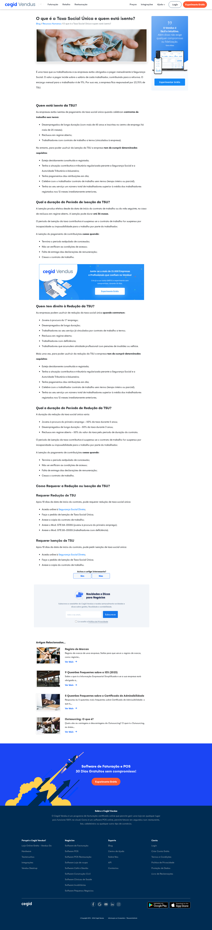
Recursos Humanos (52, 23)
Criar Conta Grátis (160, 851)
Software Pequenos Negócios (79, 890)
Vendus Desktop (29, 868)
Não (101, 575)
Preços (133, 4)
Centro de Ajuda (116, 851)
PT (41, 4)
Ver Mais (69, 661)
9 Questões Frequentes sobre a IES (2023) (91, 672)
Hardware (26, 851)
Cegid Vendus (99, 918)
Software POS (71, 851)
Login (175, 4)
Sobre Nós (113, 856)
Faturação (53, 4)
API (109, 862)
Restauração (81, 4)
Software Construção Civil (78, 873)
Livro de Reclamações (162, 873)
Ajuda (160, 4)
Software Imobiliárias (75, 885)
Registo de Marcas (77, 649)
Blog (38, 23)
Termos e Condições (161, 856)
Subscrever (110, 614)
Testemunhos (28, 856)
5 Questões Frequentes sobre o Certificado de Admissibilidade (104, 695)
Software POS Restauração (78, 856)
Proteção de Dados (160, 868)
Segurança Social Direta (72, 509)
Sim (82, 575)
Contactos (113, 868)
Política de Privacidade (98, 621)
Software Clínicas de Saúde (78, 879)
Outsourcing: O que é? (79, 719)
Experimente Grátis (195, 4)
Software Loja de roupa (76, 862)
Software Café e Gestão (76, 868)
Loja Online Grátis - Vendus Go (37, 845)
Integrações (147, 4)
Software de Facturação (76, 845)
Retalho (66, 4)
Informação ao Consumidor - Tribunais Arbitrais (122, 918)
